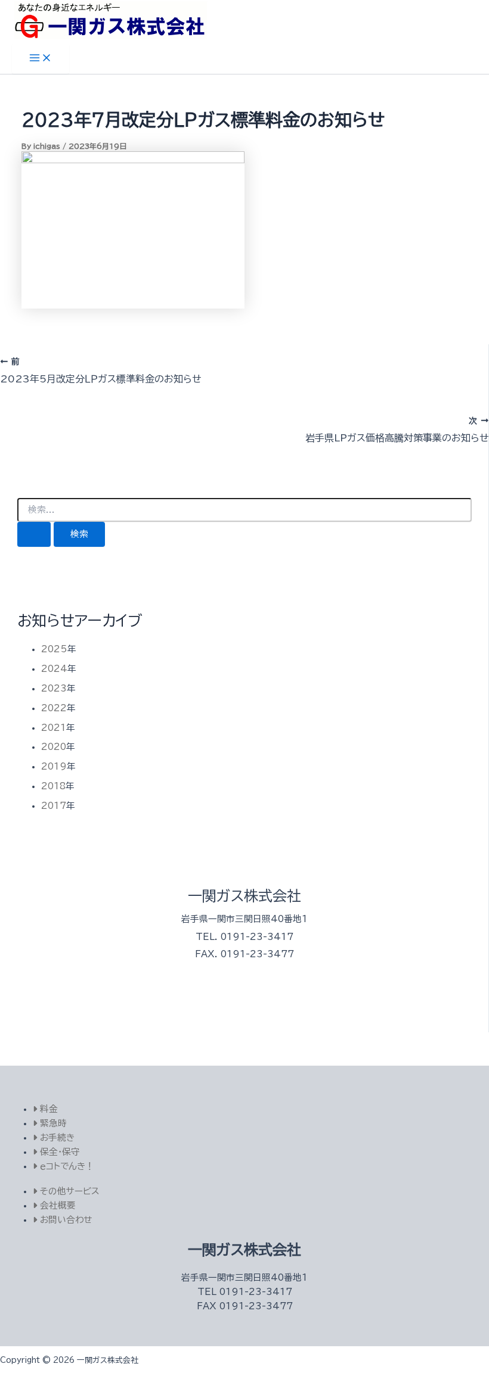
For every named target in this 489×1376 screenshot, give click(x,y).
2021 (53, 727)
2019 (54, 766)
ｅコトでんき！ (65, 1166)
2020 (53, 746)
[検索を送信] (34, 534)
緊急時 (52, 1123)
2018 (53, 786)
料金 (47, 1108)
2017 (53, 805)
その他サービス (68, 1191)
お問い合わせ (64, 1219)
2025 (54, 649)
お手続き (56, 1137)
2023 (54, 688)
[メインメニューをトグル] (40, 58)
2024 (54, 668)
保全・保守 (58, 1151)
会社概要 (56, 1205)
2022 (54, 707)
